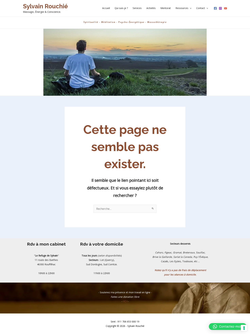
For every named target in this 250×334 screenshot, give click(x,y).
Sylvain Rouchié (45, 6)
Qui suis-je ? (121, 8)
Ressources (182, 8)
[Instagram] (220, 8)
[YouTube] (225, 8)
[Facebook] (215, 8)
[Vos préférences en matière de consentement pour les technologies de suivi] (244, 328)
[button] (189, 8)
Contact (200, 8)
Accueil (106, 8)
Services (137, 8)
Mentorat (165, 8)
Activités (151, 8)
